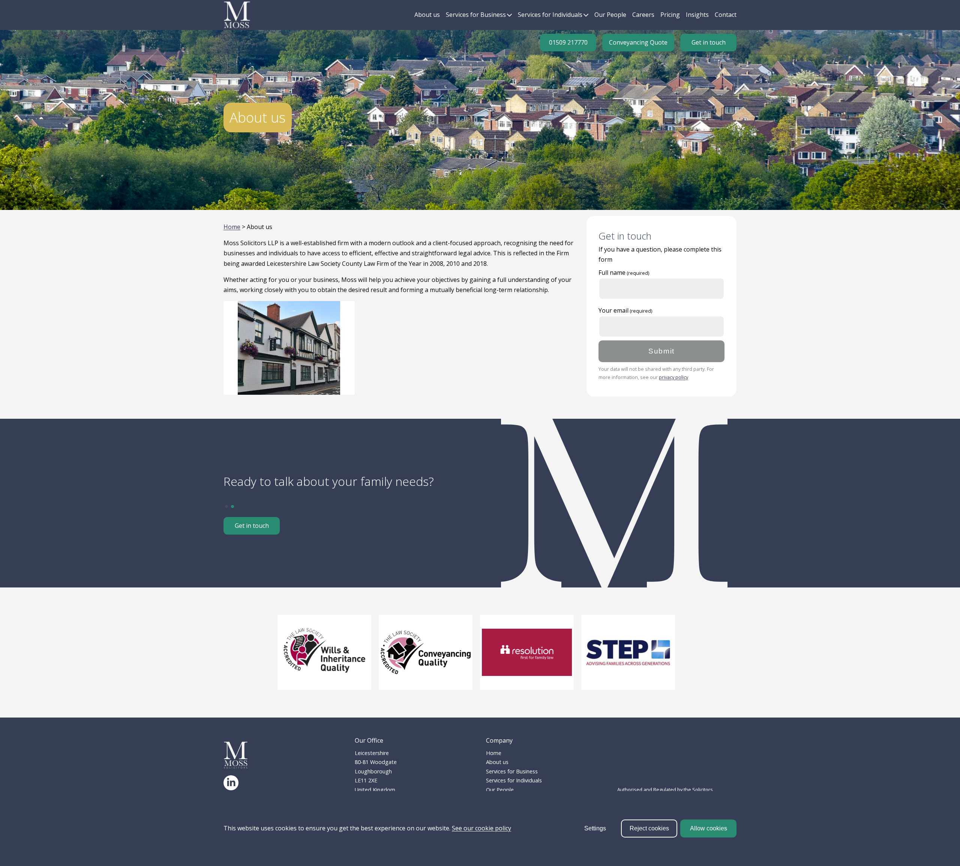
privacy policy (673, 377)
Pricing (670, 14)
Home (232, 227)
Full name (612, 272)
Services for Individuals (550, 14)
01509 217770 (568, 42)
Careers (643, 14)
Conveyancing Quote (638, 42)
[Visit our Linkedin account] (231, 782)
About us (427, 14)
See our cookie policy (481, 828)
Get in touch (709, 42)
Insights (697, 14)
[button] (226, 506)
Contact (725, 14)
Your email (613, 310)
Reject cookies (649, 828)
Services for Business (476, 14)
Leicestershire (372, 753)
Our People (610, 14)
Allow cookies (708, 828)
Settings (595, 828)
